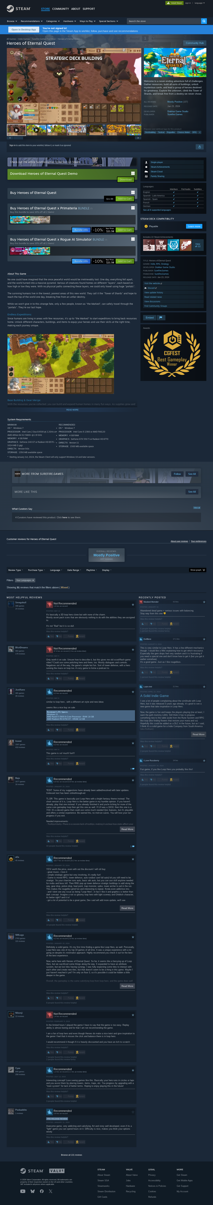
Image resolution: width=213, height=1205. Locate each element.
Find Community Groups (155, 306)
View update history (153, 292)
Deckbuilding (150, 132)
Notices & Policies (157, 1186)
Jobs (128, 1180)
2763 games (20, 938)
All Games (11, 39)
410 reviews (20, 747)
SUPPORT (89, 8)
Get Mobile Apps (185, 1180)
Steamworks (103, 1186)
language (199, 3)
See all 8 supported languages (157, 210)
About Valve (132, 1175)
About (75, 8)
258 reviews (20, 1074)
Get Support (182, 1186)
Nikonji (19, 1013)
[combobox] (164, 21)
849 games (19, 1072)
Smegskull (20, 602)
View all (197, 508)
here (64, 517)
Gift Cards (102, 1197)
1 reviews (19, 1113)
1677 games (20, 782)
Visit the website (152, 283)
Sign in (12, 145)
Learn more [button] (194, 226)
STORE (45, 8)
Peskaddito (21, 1110)
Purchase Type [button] (35, 570)
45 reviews (19, 860)
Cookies (152, 1191)
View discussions (152, 301)
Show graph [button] (195, 570)
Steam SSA (103, 1180)
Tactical (161, 132)
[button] (12, 21)
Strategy (165, 264)
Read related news (153, 297)
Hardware (130, 1186)
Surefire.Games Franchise (44, 39)
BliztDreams (21, 647)
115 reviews (20, 941)
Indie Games (24, 39)
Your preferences (198, 541)
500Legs (19, 935)
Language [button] (55, 570)
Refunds (152, 1197)
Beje (17, 778)
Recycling (130, 1191)
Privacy (152, 1175)
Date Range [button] (73, 570)
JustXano (20, 689)
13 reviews (19, 1016)
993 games (19, 651)
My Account (182, 1191)
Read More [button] (127, 829)
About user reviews (179, 541)
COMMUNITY (60, 8)
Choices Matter (184, 132)
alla (17, 857)
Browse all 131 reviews (71, 1155)
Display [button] (105, 570)
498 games (19, 606)
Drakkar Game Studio (177, 111)
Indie (153, 264)
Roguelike (171, 132)
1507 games (20, 744)
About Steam (104, 1175)
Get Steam (182, 1175)
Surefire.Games (175, 114)
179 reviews (20, 654)
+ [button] (199, 132)
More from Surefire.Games (42, 473)
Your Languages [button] (23, 580)
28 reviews (19, 696)
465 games (19, 693)
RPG (195, 132)
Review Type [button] (14, 570)
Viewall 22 (198, 245)
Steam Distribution (106, 1191)
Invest (18, 741)
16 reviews (19, 784)
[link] (103, 230)
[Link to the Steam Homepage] (19, 11)
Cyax (17, 1068)
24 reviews (19, 609)
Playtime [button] (90, 570)
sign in (188, 3)
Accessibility (154, 1180)
